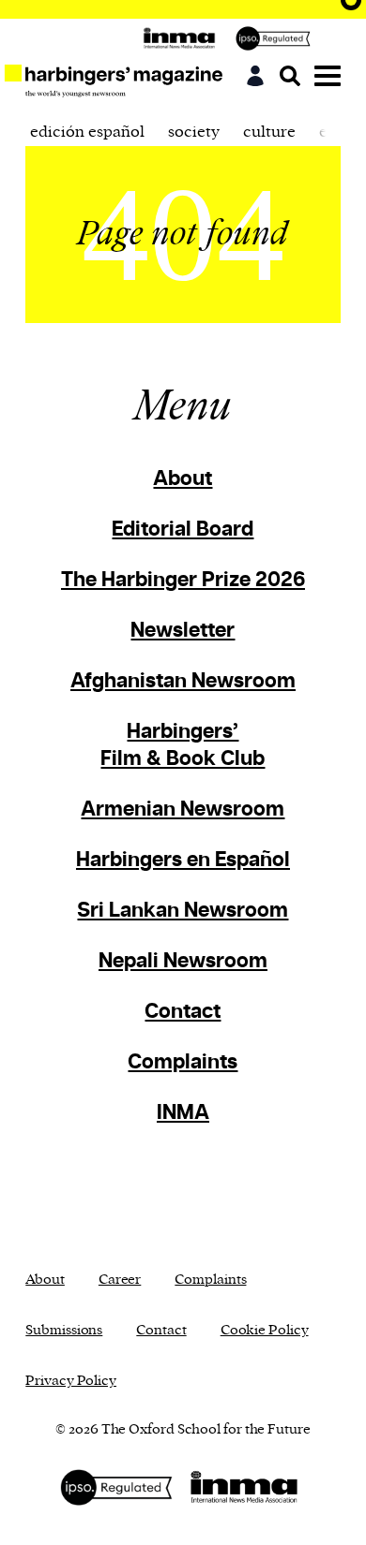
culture (269, 132)
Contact (183, 1011)
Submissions (63, 1330)
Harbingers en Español (183, 860)
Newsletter (182, 630)
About (182, 479)
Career (120, 1279)
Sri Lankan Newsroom (182, 910)
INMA (183, 1112)
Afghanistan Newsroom (183, 681)
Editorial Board (182, 529)
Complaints (182, 1062)
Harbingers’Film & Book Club (182, 745)
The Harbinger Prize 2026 (183, 580)
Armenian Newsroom (182, 809)
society (194, 132)
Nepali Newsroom (183, 961)
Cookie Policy (265, 1330)
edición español (87, 132)
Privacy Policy (70, 1381)
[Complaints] (278, 38)
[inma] (184, 38)
